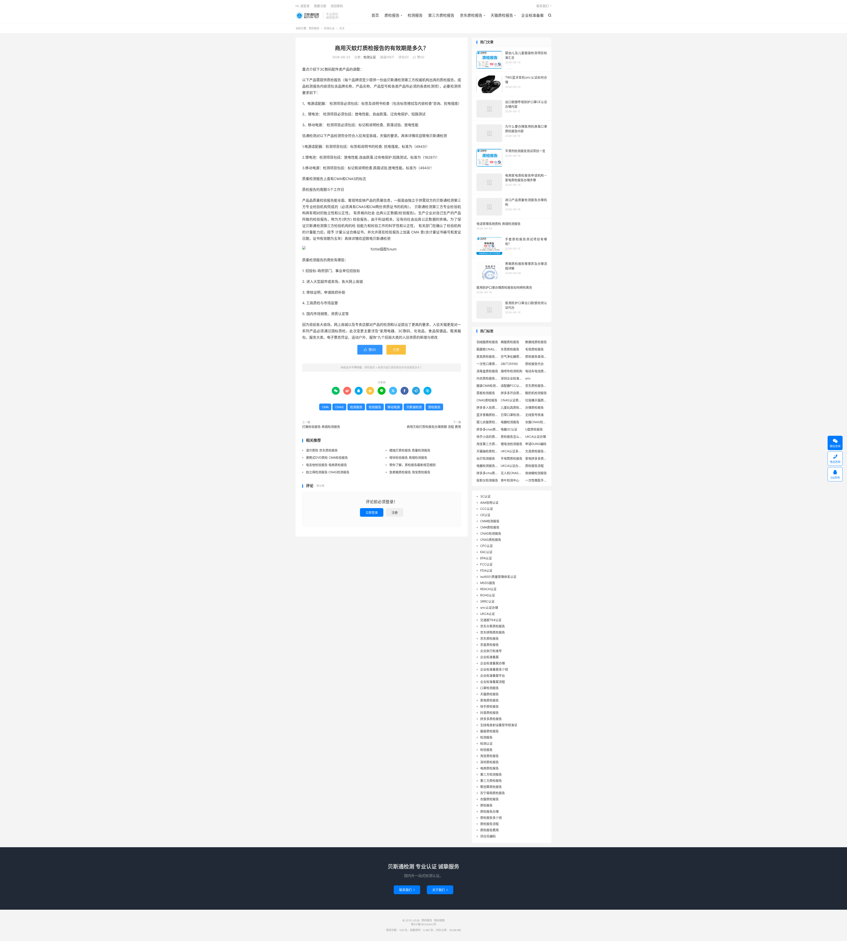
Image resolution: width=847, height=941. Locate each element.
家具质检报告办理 (487, 356)
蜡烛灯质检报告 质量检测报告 (409, 450)
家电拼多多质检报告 (536, 458)
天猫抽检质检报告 (487, 451)
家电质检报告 (489, 700)
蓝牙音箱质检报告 (487, 415)
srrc (528, 378)
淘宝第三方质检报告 (487, 444)
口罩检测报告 (489, 688)
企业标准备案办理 (492, 663)
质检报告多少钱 (491, 817)
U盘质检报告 (534, 429)
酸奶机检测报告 (536, 393)
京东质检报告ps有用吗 (536, 385)
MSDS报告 (487, 583)
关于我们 (440, 890)
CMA (325, 407)
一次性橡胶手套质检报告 (536, 480)
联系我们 (542, 6)
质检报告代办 (534, 364)
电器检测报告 (510, 422)
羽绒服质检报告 (487, 342)
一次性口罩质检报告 (487, 364)
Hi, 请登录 (302, 6)
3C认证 (485, 496)
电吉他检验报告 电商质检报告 (326, 465)
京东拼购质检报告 (492, 632)
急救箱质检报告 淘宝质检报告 (409, 472)
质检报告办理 (489, 811)
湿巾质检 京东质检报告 (322, 450)
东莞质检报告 (510, 349)
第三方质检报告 (441, 15)
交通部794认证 (490, 620)
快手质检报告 (489, 706)
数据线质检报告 (536, 342)
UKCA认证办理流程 (512, 466)
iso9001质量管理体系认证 (498, 576)
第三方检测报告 (491, 774)
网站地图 (439, 920)
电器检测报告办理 (487, 466)
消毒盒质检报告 (487, 371)
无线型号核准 (534, 415)
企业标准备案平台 (492, 675)
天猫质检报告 (502, 15)
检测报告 (415, 15)
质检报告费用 (489, 830)
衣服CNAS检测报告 (536, 422)
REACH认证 (488, 589)
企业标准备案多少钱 (494, 669)
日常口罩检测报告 (512, 415)
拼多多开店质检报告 (512, 393)
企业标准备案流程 (492, 682)
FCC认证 (486, 564)
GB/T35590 (509, 364)
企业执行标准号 (491, 651)
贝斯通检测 (414, 407)
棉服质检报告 (510, 342)
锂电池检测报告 (511, 444)
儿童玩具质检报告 (512, 407)
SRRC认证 (487, 601)
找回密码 (337, 6)
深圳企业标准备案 (512, 378)
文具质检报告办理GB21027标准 (536, 451)
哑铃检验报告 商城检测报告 (408, 457)
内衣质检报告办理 (487, 378)
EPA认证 (486, 558)
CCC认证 (486, 509)
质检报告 (308, 15)
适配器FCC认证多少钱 (512, 385)
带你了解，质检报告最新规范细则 (412, 465)
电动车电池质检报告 (536, 371)
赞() (418, 57)
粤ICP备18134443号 (423, 924)
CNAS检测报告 (490, 533)
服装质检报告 (489, 731)
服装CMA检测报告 (487, 385)
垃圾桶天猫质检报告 (536, 400)
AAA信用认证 (489, 502)
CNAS (339, 407)
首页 (375, 15)
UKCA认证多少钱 (512, 451)
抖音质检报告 (489, 712)
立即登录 (371, 512)
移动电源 (394, 407)
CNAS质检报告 (486, 400)
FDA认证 (486, 570)
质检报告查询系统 (536, 356)
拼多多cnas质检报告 (487, 429)
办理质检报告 (534, 407)
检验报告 (375, 407)
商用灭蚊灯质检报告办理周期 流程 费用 (434, 426)
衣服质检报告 (489, 799)
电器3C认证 (509, 429)
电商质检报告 (489, 768)
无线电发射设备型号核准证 (498, 725)
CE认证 (485, 515)
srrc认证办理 (489, 607)
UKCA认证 (487, 614)
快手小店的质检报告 (487, 436)
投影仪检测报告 (487, 480)
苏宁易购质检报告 (492, 793)
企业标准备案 (532, 15)
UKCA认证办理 (535, 436)
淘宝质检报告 (489, 756)
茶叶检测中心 (510, 480)
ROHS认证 (487, 595)
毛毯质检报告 (534, 349)
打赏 (396, 349)
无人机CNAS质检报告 (512, 473)
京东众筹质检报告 (492, 626)
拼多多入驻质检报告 (487, 407)
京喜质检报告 (489, 644)
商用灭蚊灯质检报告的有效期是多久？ (382, 48)
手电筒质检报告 (511, 458)
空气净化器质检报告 (512, 356)
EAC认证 (486, 552)
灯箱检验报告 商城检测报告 (321, 426)
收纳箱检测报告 (536, 473)
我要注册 (320, 6)
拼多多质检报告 (491, 719)
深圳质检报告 (489, 762)
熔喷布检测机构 (511, 371)
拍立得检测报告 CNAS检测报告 (327, 472)
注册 (395, 512)
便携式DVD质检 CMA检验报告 (327, 457)
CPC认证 (486, 546)
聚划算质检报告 (491, 787)
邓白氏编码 (488, 836)
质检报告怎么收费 (512, 436)
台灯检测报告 (485, 458)
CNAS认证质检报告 (512, 400)
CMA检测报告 (489, 521)
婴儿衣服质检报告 (487, 422)
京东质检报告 (471, 15)
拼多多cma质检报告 (487, 473)
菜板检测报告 (485, 393)
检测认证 (329, 28)
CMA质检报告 (489, 527)
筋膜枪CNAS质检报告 (487, 349)
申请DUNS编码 (535, 444)
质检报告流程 (534, 466)
